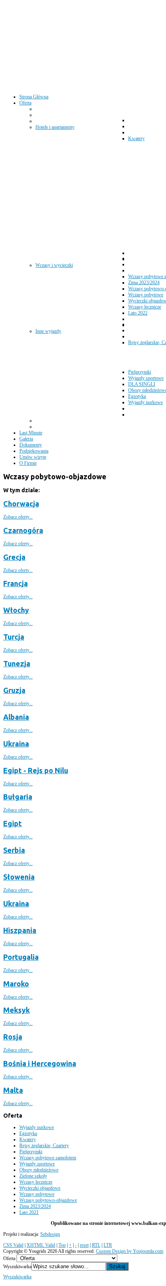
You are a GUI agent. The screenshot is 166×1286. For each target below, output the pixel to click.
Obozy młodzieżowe (38, 1170)
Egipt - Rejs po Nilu (35, 770)
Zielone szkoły (33, 1176)
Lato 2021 (29, 1212)
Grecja (14, 557)
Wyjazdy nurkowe (36, 1127)
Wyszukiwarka (17, 1266)
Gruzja (14, 690)
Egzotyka (28, 1133)
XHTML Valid (41, 1245)
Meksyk (16, 1010)
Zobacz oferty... (18, 517)
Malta (13, 1090)
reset (84, 1245)
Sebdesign (50, 1234)
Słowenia (19, 877)
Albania (16, 717)
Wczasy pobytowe (36, 1194)
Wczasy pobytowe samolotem (47, 1158)
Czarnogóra (23, 530)
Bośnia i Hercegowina (39, 1063)
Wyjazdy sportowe (37, 1164)
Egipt (12, 823)
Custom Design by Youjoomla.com (129, 1251)
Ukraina (16, 744)
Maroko (16, 984)
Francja (15, 583)
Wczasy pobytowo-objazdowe (48, 1200)
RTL (96, 1245)
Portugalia (21, 957)
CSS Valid (13, 1245)
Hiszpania (19, 930)
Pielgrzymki (30, 1151)
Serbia (14, 850)
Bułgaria (17, 797)
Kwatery (27, 1139)
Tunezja (16, 663)
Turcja (13, 637)
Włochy (16, 610)
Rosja (12, 1037)
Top (62, 1245)
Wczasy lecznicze (35, 1182)
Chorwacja (21, 504)
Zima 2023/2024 (35, 1206)
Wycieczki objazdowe (39, 1188)
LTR (108, 1245)
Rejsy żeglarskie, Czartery (44, 1145)
